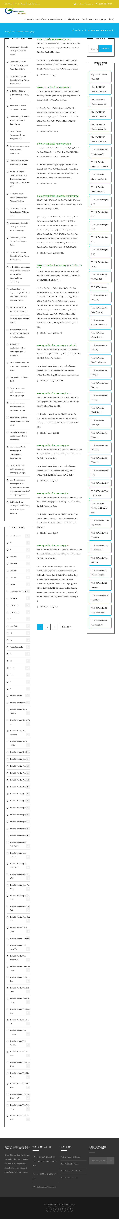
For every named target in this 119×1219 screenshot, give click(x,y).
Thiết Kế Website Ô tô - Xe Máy (99, 597)
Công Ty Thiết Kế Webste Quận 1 (54, 87)
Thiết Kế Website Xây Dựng (99, 585)
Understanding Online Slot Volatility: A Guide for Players (19, 50)
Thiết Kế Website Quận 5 (19, 808)
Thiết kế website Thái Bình (20, 938)
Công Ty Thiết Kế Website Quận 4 (98, 89)
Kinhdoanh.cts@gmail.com (46, 1187)
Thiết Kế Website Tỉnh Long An (19, 1032)
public (19, 668)
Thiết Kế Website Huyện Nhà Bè (19, 743)
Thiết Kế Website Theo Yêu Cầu (52, 523)
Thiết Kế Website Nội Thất (99, 460)
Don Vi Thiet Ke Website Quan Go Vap (57, 297)
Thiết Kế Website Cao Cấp (58, 112)
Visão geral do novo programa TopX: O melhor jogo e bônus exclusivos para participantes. (19, 294)
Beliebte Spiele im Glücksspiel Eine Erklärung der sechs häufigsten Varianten (20, 507)
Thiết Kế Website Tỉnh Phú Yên (19, 1085)
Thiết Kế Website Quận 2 (19, 787)
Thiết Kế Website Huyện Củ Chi (20, 722)
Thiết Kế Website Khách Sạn (97, 410)
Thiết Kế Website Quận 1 (19, 759)
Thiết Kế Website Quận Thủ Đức (20, 919)
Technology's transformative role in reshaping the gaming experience (17, 349)
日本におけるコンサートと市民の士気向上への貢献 (19, 94)
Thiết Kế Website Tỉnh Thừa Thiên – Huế (20, 1096)
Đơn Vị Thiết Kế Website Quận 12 (53, 393)
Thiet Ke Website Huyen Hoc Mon (60, 169)
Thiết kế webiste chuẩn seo (70, 1157)
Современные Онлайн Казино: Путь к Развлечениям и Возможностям (18, 452)
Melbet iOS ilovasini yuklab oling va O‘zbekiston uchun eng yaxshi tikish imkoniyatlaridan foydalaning (20, 274)
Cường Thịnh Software (66, 1204)
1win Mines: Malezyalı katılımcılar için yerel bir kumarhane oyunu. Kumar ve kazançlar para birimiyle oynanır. (19, 314)
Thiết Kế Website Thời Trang (99, 535)
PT (19, 661)
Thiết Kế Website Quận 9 (19, 835)
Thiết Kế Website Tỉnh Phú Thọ (19, 1075)
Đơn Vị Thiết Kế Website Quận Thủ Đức (57, 345)
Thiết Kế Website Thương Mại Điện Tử (63, 592)
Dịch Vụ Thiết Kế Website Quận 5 (54, 39)
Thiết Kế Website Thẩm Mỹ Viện (100, 522)
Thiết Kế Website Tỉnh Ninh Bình (20, 1053)
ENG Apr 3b (19, 612)
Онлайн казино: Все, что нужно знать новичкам (19, 162)
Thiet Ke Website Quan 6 (99, 239)
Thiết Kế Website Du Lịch (57, 370)
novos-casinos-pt (19, 647)
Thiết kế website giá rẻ (19, 702)
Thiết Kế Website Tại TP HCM (19, 929)
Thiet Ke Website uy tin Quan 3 (99, 277)
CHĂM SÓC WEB (73, 19)
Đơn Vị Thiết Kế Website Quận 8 (53, 446)
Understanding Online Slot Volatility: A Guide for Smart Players (19, 120)
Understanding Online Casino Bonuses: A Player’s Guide (19, 212)
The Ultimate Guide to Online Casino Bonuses (18, 107)
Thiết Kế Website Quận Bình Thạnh (19, 865)
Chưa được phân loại (19, 591)
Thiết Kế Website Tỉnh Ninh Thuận (20, 1064)
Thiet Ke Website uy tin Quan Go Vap (57, 318)
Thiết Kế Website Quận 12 (19, 780)
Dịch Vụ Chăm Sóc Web (69, 1178)
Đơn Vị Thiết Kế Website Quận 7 (53, 493)
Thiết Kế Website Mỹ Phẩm (64, 173)
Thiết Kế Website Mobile (46, 69)
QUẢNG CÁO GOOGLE (56, 19)
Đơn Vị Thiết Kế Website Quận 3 (53, 546)
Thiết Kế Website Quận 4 (19, 801)
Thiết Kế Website (34, 4)
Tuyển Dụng (19, 4)
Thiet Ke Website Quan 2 (99, 202)
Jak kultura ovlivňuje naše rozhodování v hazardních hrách (19, 366)
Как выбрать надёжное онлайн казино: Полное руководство (18, 436)
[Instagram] (112, 11)
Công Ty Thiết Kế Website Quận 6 (54, 144)
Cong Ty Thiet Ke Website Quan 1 (52, 108)
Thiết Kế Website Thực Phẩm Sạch (66, 375)
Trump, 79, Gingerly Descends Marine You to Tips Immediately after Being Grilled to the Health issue (19, 179)
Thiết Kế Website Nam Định (20, 752)
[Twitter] (102, 11)
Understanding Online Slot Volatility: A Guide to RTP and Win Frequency (19, 226)
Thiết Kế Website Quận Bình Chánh (19, 844)
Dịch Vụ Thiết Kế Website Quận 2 (98, 127)
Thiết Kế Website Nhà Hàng (58, 471)
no (19, 640)
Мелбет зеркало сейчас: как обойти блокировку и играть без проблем (19, 333)
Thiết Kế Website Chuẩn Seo (50, 414)
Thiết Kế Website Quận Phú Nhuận (20, 887)
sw (19, 689)
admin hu (19, 577)
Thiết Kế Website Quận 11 (19, 773)
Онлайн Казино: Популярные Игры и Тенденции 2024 (17, 135)
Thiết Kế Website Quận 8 (19, 828)
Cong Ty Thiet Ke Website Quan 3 (52, 566)
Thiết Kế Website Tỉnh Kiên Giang (20, 968)
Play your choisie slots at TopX (19, 379)
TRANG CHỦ (29, 19)
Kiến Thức (8, 4)
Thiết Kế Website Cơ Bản (99, 347)
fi (19, 619)
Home (6, 32)
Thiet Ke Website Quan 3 (99, 214)
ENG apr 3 (19, 605)
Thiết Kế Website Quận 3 (19, 794)
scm (19, 675)
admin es (19, 557)
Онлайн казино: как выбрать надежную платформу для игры (17, 406)
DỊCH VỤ (102, 19)
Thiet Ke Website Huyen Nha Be (98, 189)
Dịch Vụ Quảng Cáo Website (71, 1171)
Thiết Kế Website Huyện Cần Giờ (19, 711)
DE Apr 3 (19, 598)
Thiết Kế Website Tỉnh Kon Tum (19, 979)
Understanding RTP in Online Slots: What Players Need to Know (19, 80)
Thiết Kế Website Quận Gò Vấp (19, 876)
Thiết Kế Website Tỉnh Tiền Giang (20, 1107)
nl (19, 633)
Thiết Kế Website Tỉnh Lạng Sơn (20, 1011)
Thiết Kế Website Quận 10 (19, 766)
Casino (19, 584)
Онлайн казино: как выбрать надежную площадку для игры (17, 392)
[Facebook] (98, 11)
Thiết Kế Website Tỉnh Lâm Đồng (20, 1000)
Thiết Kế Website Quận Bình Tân (19, 855)
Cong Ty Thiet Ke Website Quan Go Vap (54, 288)
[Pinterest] (70, 1209)
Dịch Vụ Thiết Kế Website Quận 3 (61, 571)
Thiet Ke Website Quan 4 (99, 227)
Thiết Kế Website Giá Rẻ (63, 117)
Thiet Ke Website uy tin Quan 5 (67, 69)
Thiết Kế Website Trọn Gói (46, 597)
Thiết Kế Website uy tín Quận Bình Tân (63, 247)
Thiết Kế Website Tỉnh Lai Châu (19, 989)
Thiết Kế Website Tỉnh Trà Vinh (19, 1117)
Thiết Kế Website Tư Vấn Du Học (62, 475)
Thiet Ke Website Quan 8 (62, 177)
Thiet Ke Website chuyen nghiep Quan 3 (51, 579)
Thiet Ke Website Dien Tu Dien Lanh (99, 152)
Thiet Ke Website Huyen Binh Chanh (99, 164)
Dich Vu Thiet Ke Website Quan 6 (98, 102)
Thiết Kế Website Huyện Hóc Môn (19, 732)
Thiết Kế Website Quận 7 (19, 821)
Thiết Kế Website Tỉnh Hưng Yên (19, 947)
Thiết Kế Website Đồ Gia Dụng (99, 622)
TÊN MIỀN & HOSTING (89, 19)
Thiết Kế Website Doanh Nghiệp (22, 32)
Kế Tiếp (66, 627)
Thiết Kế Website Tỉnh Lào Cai (19, 1021)
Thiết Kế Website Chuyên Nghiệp (52, 165)
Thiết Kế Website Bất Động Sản (51, 366)
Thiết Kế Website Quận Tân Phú (20, 908)
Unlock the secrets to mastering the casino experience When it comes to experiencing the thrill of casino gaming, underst (20, 487)
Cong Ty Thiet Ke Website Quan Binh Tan (55, 217)
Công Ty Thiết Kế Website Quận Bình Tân (58, 196)
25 (19, 543)
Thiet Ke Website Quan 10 (99, 264)
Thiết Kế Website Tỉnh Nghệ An (19, 1043)
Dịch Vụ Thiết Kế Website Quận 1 (98, 114)
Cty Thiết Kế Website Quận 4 (99, 76)
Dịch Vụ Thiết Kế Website (70, 1164)
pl (19, 654)
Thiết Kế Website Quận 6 (19, 815)
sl (19, 682)
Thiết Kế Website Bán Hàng (67, 575)
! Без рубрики (19, 536)
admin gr (19, 570)
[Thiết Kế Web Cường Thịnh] (15, 11)
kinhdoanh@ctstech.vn (84, 4)
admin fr (19, 563)
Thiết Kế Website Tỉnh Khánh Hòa (19, 958)
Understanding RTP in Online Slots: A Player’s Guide (18, 241)
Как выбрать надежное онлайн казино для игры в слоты (19, 421)
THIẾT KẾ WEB (40, 19)
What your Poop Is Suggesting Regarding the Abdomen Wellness (19, 197)
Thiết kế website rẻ (100, 483)
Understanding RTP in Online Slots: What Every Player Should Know (19, 65)
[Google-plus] (107, 11)
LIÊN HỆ (111, 19)
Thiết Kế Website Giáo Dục (64, 234)
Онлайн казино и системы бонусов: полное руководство (19, 149)
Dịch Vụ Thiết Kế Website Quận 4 (98, 139)
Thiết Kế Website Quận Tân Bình (20, 897)
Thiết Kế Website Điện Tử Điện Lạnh (99, 610)
